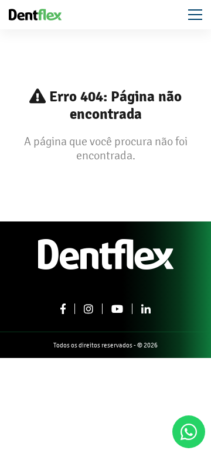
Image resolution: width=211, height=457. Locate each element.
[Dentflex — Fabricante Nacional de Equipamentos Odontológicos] (35, 14)
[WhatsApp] (188, 431)
